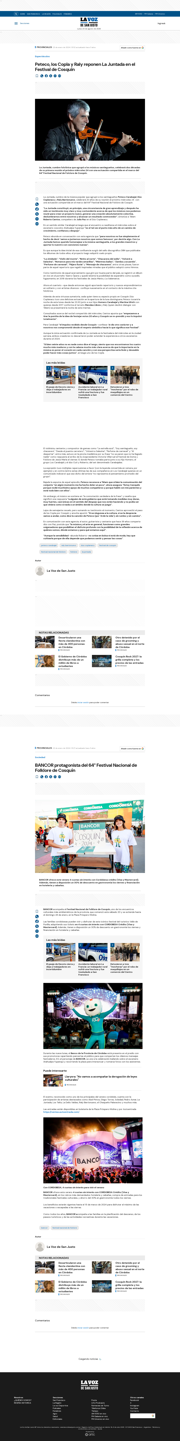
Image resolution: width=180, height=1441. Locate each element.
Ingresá (161, 23)
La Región (46, 14)
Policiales (57, 14)
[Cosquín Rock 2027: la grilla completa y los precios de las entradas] (102, 661)
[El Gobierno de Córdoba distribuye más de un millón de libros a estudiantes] (45, 661)
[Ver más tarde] (37, 76)
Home (22, 14)
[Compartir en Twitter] (50, 75)
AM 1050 (138, 14)
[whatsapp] (41, 75)
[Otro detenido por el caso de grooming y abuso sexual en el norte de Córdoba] (102, 642)
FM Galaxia (148, 14)
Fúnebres (68, 14)
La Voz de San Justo (61, 571)
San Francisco (33, 14)
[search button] (16, 14)
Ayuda (100, 1429)
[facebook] (46, 75)
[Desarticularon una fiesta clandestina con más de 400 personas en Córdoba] (45, 642)
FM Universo (160, 14)
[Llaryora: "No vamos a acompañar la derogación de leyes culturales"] (53, 1080)
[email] (55, 75)
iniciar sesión (83, 702)
